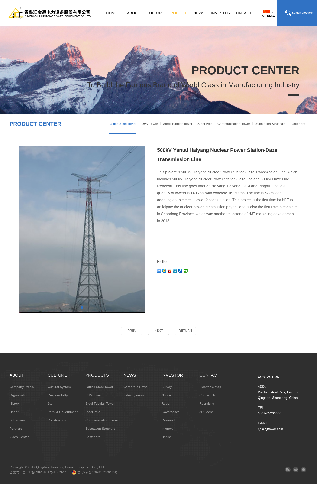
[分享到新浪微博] (170, 271)
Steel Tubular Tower (177, 124)
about (133, 13)
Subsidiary (17, 420)
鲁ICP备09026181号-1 (39, 472)
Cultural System (59, 387)
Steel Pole (204, 124)
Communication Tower (233, 124)
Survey (167, 387)
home (111, 13)
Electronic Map (210, 387)
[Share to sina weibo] (295, 469)
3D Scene (206, 412)
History (15, 403)
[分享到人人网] (180, 271)
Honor (14, 412)
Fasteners (297, 124)
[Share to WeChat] (288, 469)
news (199, 13)
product (177, 13)
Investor (220, 13)
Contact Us (207, 395)
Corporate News (135, 387)
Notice (166, 395)
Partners (16, 428)
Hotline (167, 437)
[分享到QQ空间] (164, 271)
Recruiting (206, 403)
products (97, 375)
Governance (171, 412)
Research (169, 420)
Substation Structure (270, 124)
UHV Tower (150, 124)
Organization (19, 395)
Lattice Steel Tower (122, 124)
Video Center (19, 437)
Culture (155, 13)
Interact (167, 428)
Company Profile (22, 387)
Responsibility (58, 395)
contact (242, 13)
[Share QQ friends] (303, 469)
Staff (51, 403)
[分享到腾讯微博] (175, 271)
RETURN (185, 330)
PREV (132, 330)
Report (166, 403)
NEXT (158, 330)
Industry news (133, 395)
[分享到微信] (186, 271)
